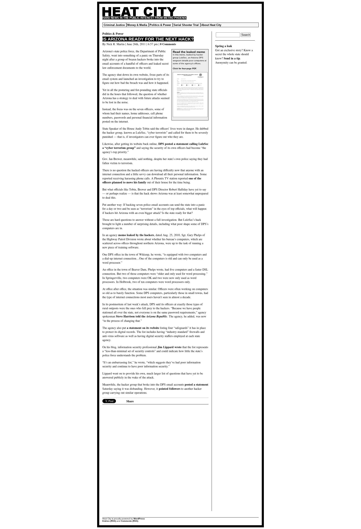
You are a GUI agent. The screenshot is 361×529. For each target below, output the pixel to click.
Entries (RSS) (109, 521)
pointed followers (169, 388)
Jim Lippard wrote (170, 347)
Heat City (139, 11)
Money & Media (137, 25)
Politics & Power (160, 25)
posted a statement (196, 384)
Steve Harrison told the (141, 316)
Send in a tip (232, 58)
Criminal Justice (114, 25)
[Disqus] (155, 458)
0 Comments (168, 44)
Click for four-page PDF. (185, 68)
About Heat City (211, 25)
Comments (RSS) (129, 521)
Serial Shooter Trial (186, 25)
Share (130, 401)
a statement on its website (143, 328)
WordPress (139, 519)
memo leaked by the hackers (136, 235)
